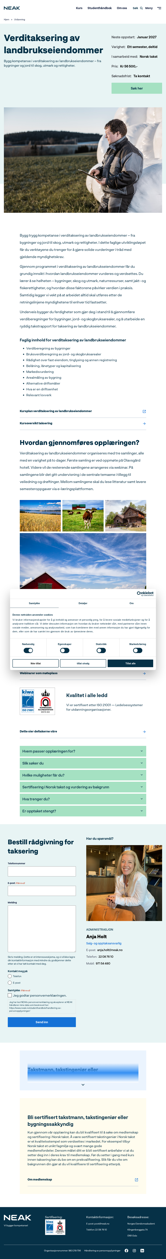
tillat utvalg (83, 663)
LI (142, 1251)
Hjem (6, 19)
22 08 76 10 (106, 956)
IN (134, 1251)
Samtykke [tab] (34, 603)
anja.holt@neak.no (110, 950)
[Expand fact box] (83, 1085)
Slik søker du (33, 763)
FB (126, 1251)
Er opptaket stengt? (39, 811)
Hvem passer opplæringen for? (48, 751)
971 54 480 (103, 963)
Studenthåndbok (100, 8)
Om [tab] (132, 603)
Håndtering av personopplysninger (102, 1250)
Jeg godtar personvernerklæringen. (40, 995)
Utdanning (19, 19)
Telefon (17, 976)
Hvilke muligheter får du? (43, 775)
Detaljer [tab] (83, 603)
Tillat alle (130, 663)
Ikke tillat (36, 663)
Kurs (79, 8)
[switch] (64, 650)
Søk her (137, 88)
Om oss (122, 8)
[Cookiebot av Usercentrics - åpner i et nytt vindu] (139, 593)
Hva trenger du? (36, 799)
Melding (12, 902)
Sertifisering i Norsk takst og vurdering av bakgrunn (65, 787)
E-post (16, 883)
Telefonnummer (16, 863)
